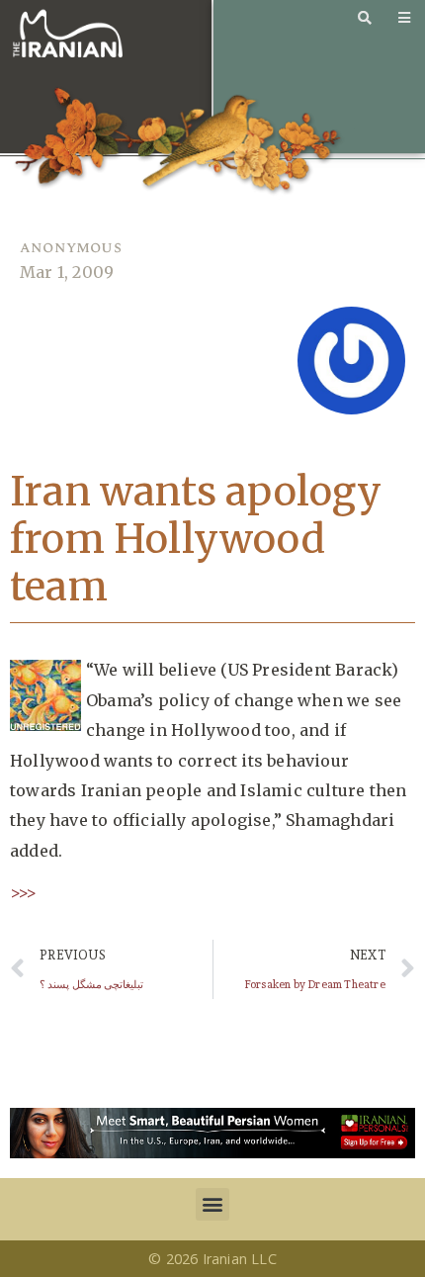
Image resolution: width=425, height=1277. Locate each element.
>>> (24, 892)
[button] (212, 1204)
